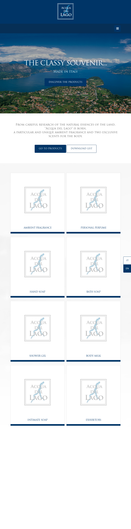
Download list (81, 149)
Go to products (50, 149)
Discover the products (65, 82)
